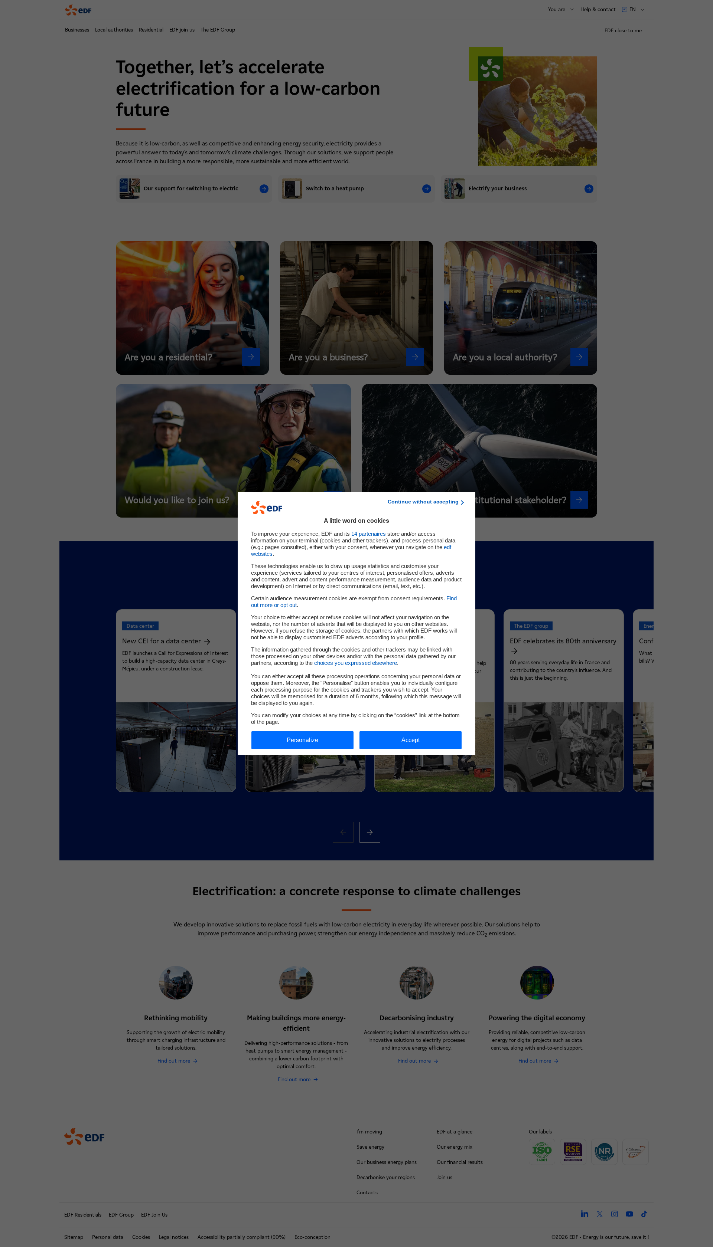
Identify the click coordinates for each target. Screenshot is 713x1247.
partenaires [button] (368, 534)
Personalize (302, 740)
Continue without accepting (423, 502)
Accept (410, 740)
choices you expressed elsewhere (355, 663)
